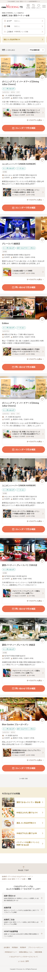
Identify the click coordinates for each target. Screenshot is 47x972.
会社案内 (7, 947)
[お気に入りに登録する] (42, 78)
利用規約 (15, 947)
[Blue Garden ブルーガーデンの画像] (23, 709)
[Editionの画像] (23, 308)
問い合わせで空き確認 (25, 287)
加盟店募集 (38, 952)
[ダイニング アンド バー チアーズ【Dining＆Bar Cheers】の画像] (23, 66)
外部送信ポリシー (11, 952)
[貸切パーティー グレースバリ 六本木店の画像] (23, 549)
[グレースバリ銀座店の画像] (23, 228)
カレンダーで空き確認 (25, 128)
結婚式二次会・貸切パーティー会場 (13, 879)
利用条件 (23, 947)
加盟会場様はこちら (25, 952)
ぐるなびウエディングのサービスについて (23, 957)
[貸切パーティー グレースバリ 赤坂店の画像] (23, 629)
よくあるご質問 (23, 961)
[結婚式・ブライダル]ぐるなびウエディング (16, 876)
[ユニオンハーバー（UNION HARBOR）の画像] (23, 148)
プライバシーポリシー (35, 947)
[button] (23, 898)
